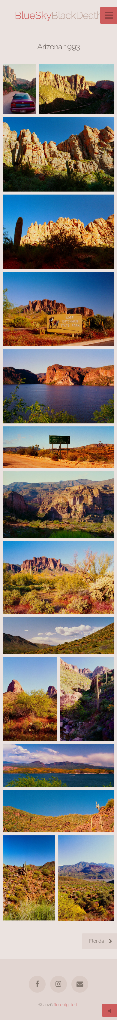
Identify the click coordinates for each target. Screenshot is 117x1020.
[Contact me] (79, 984)
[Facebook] (37, 984)
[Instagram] (58, 984)
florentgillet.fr (66, 1004)
